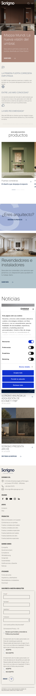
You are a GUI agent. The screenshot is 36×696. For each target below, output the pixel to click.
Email (5, 594)
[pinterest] (7, 499)
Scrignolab (5, 558)
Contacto (4, 508)
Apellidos (6, 609)
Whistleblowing (6, 555)
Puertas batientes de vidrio (9, 536)
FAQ (3, 511)
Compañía (5, 547)
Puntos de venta (6, 575)
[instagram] (15, 499)
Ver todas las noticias (9, 456)
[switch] (31, 347)
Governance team (7, 550)
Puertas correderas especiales (11, 530)
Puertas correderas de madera (11, 525)
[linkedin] (19, 499)
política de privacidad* (17, 625)
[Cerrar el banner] (33, 309)
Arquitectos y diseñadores (9, 577)
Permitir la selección (18, 379)
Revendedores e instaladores (10, 580)
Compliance (5, 553)
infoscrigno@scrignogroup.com (14, 489)
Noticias (4, 566)
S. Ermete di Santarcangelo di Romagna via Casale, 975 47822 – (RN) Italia (16, 482)
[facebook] (3, 499)
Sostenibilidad (6, 560)
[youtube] (11, 499)
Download (5, 583)
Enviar (5, 679)
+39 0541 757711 (9, 486)
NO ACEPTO (10, 653)
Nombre (6, 602)
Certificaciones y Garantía (9, 563)
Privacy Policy (20, 690)
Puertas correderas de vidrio (10, 528)
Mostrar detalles (24, 367)
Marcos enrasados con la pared (11, 520)
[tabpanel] (18, 165)
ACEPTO (8, 650)
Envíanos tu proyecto (15, 220)
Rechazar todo (18, 385)
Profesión (6, 617)
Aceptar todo (18, 373)
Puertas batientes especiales (10, 538)
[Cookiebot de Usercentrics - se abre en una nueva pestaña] (21, 309)
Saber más (7, 58)
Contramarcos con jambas (10, 522)
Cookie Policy (13, 690)
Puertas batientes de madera (10, 533)
